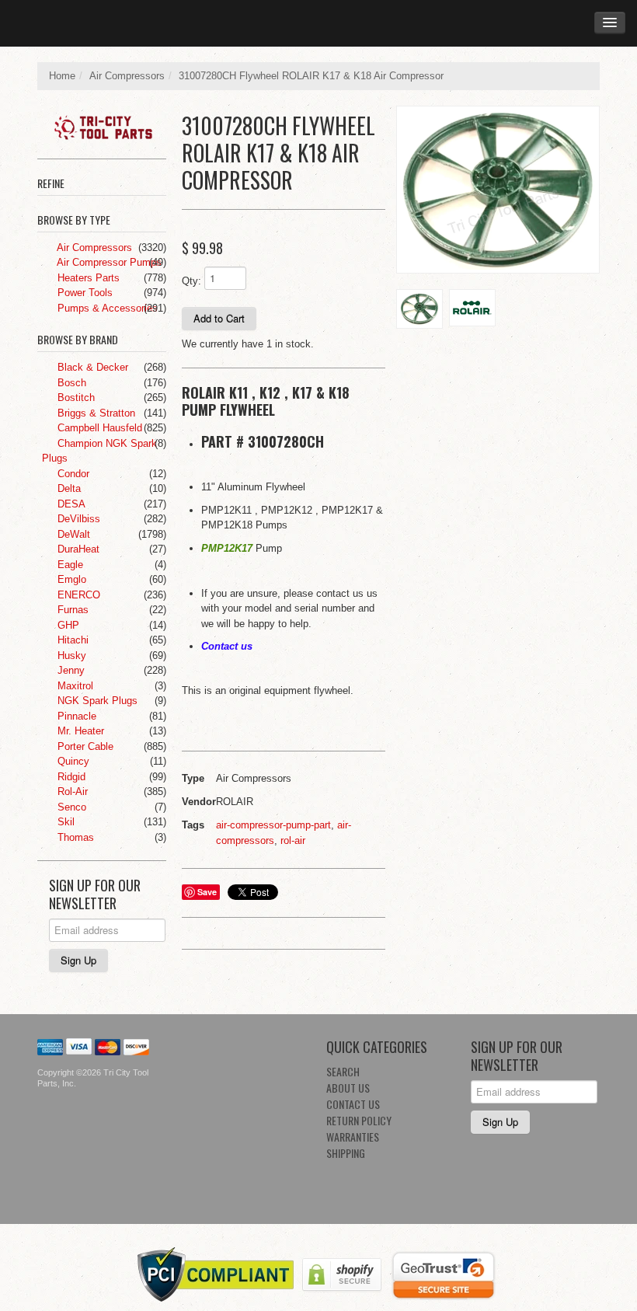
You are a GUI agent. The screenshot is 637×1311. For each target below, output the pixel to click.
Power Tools (83, 292)
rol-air (292, 840)
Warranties (352, 1136)
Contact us (226, 646)
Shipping (345, 1153)
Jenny (69, 670)
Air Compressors (127, 76)
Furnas (71, 609)
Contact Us (353, 1104)
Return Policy (359, 1120)
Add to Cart (219, 318)
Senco (70, 807)
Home (62, 76)
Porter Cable (83, 746)
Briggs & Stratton (94, 413)
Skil (64, 822)
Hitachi (71, 640)
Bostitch (74, 397)
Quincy (71, 761)
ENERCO (77, 595)
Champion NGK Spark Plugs (99, 451)
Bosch (70, 383)
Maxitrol (73, 686)
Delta (67, 488)
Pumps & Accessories (106, 308)
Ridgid (69, 777)
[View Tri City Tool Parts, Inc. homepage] (107, 124)
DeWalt (72, 534)
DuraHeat (76, 549)
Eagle (68, 564)
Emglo (70, 579)
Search (343, 1071)
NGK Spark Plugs (95, 700)
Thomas (74, 837)
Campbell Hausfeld (98, 428)
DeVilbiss (77, 519)
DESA (69, 504)
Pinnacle (75, 716)
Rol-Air (71, 791)
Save (207, 892)
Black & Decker (91, 367)
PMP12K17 (226, 548)
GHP (66, 625)
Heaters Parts (87, 278)
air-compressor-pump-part (273, 825)
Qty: (191, 281)
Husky (70, 655)
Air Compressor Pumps (108, 262)
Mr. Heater (79, 731)
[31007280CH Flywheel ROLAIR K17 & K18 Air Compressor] (498, 190)
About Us (348, 1087)
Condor (71, 473)
